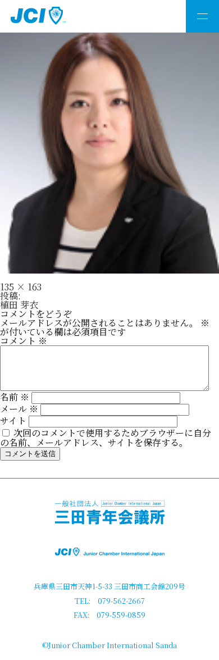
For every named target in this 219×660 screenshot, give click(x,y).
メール (19, 408)
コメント (23, 340)
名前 (14, 396)
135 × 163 (21, 286)
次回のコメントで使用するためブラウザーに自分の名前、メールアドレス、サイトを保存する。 (105, 437)
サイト (13, 420)
